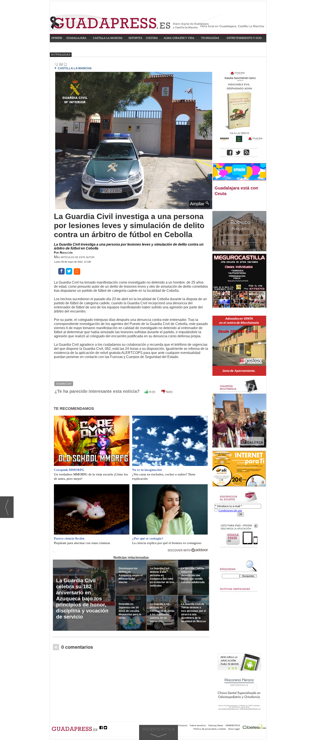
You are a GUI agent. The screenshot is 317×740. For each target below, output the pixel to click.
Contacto (182, 725)
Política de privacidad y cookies (209, 728)
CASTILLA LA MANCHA (107, 37)
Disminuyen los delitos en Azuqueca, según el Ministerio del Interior (131, 575)
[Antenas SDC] (239, 469)
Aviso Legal (234, 728)
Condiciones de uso (230, 510)
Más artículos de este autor (74, 257)
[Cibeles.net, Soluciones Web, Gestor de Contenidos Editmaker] (254, 727)
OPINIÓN (56, 37)
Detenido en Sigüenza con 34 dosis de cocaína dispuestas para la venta (130, 611)
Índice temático (198, 725)
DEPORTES (135, 37)
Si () (151, 391)
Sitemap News (215, 725)
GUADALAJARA (76, 37)
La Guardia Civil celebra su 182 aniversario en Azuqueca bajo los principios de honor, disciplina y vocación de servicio (82, 598)
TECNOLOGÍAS (210, 37)
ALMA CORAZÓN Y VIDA (179, 37)
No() (169, 391)
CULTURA (152, 37)
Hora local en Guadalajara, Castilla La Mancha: (232, 26)
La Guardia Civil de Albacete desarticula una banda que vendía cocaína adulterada (193, 575)
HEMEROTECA (233, 725)
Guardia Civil (63, 383)
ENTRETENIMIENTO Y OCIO (244, 37)
